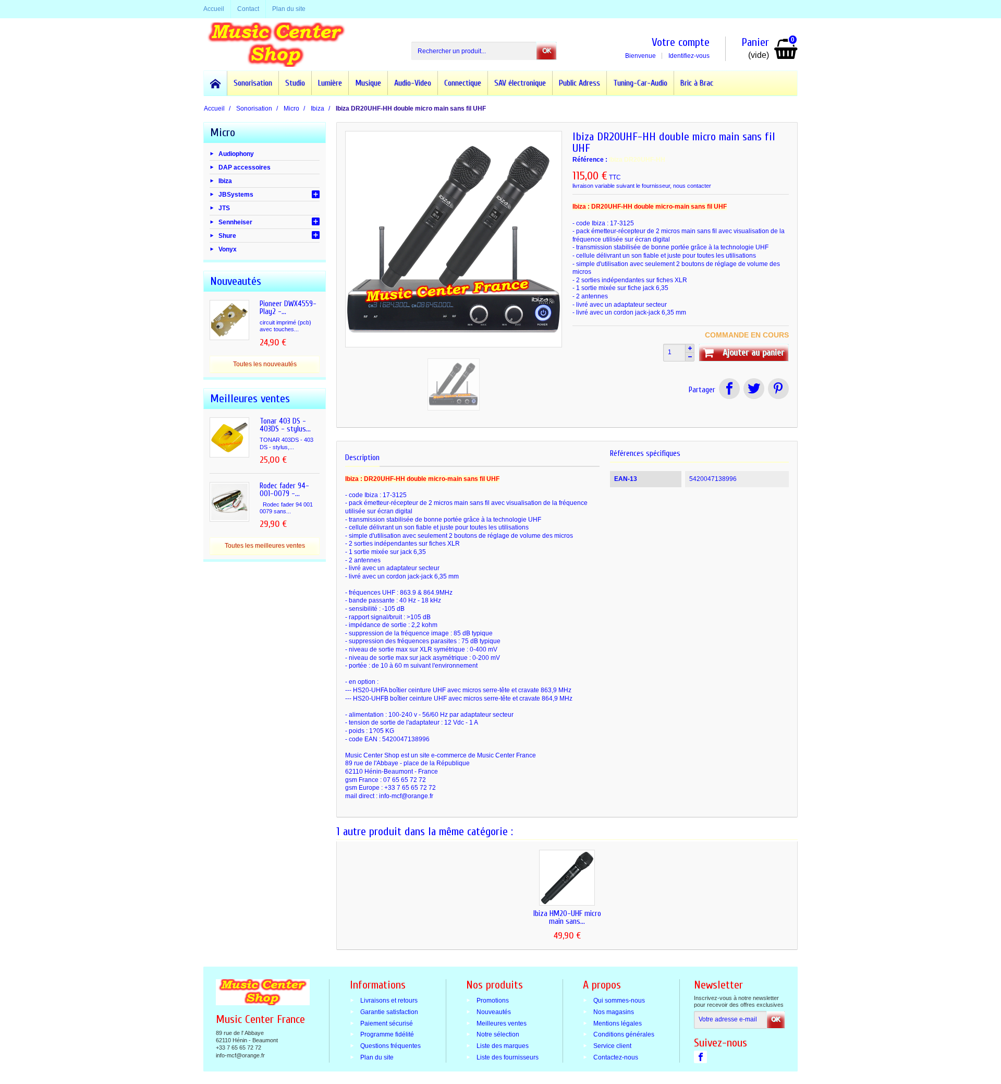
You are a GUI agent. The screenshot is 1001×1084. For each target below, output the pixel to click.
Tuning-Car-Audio (640, 83)
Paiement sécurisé (386, 1023)
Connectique (462, 83)
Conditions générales (623, 1034)
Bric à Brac (696, 83)
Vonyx (227, 249)
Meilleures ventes (502, 1023)
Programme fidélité (387, 1034)
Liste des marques (503, 1046)
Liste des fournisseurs (508, 1057)
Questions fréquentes (390, 1046)
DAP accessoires (244, 167)
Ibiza (225, 181)
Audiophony (236, 153)
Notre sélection (498, 1034)
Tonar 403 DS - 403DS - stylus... (285, 425)
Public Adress (579, 83)
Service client (612, 1046)
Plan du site (377, 1057)
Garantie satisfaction (389, 1011)
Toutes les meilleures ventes (265, 545)
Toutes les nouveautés (265, 364)
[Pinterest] (777, 390)
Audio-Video (412, 83)
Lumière (330, 83)
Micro (222, 132)
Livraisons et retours (389, 1000)
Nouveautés (494, 1011)
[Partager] (729, 390)
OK (546, 50)
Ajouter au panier (753, 352)
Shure (227, 235)
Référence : (589, 159)
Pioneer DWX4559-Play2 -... (288, 307)
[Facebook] (700, 1057)
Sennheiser (235, 221)
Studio (295, 83)
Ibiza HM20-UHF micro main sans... (567, 917)
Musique (368, 83)
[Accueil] (215, 83)
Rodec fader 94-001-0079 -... (284, 489)
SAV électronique (520, 83)
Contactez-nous (615, 1057)
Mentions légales (617, 1023)
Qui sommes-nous (619, 1000)
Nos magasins (613, 1011)
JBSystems (235, 194)
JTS (224, 208)
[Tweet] (753, 390)
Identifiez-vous (689, 56)
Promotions (493, 1000)
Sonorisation (253, 83)
